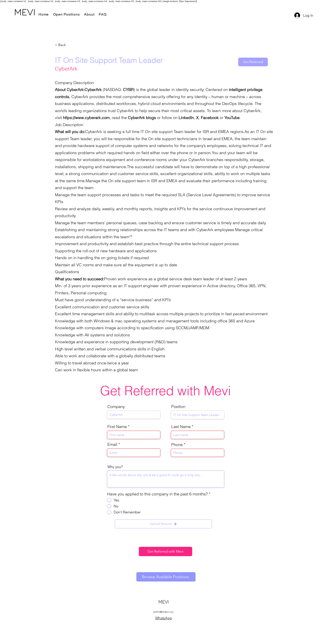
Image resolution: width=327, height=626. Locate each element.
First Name (117, 427)
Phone (177, 445)
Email (112, 444)
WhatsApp (163, 618)
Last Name (181, 427)
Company (116, 407)
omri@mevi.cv (163, 612)
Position (178, 407)
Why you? (115, 466)
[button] (163, 523)
